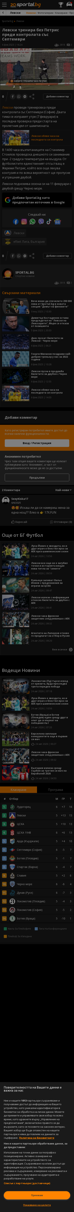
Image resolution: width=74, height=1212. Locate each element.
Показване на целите (37, 1205)
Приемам (37, 1195)
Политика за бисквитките (36, 1137)
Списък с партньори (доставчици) (27, 1183)
